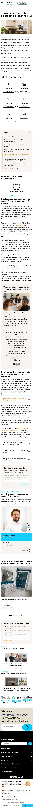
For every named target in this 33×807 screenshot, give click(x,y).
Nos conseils (5, 760)
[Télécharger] (27, 727)
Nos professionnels (6, 771)
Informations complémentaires (10, 767)
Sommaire (6, 132)
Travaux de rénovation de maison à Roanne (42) (15, 627)
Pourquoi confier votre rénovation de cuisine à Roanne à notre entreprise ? (17, 150)
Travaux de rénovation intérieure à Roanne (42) (15, 635)
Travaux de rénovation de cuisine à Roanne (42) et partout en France (16, 164)
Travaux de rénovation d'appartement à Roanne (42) (17, 631)
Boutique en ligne (6, 748)
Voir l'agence (25, 550)
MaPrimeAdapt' (20, 225)
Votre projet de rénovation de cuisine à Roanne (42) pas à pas (16, 145)
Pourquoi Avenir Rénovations (9, 752)
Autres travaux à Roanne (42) (11, 168)
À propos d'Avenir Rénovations (10, 764)
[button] (22, 615)
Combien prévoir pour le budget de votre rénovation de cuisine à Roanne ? (16, 155)
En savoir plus (25, 484)
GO (30, 743)
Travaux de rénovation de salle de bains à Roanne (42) (17, 639)
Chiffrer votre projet (6, 756)
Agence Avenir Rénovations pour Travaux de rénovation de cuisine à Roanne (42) (15, 160)
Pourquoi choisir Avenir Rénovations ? (13, 136)
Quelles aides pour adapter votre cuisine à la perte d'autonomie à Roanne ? (16, 140)
